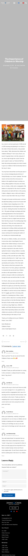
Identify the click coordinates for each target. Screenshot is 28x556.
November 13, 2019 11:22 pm (12, 384)
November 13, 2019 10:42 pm (12, 367)
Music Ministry (5, 552)
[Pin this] (13, 336)
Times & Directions (6, 520)
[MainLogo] (5, 3)
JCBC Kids (4, 545)
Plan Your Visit (5, 522)
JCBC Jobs (5, 539)
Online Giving (5, 535)
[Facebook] (19, 3)
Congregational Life (7, 518)
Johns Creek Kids (21, 65)
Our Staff (4, 530)
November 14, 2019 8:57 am (12, 413)
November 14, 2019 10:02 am (12, 435)
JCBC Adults (5, 550)
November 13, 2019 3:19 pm (12, 353)
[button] (14, 3)
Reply (3, 361)
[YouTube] (23, 3)
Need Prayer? (5, 537)
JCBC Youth (5, 547)
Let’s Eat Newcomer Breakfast (10, 524)
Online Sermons (6, 533)
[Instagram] (21, 3)
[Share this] (3, 336)
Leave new (16, 346)
